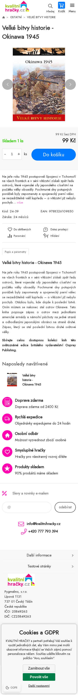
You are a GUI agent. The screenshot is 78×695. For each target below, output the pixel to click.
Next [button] (70, 84)
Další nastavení (39, 685)
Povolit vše (39, 677)
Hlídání (54, 236)
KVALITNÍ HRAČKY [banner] (17, 7)
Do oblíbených (22, 229)
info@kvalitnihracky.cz (43, 523)
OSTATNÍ (16, 17)
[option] (39, 84)
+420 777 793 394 (43, 531)
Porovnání (19, 236)
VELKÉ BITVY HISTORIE (41, 17)
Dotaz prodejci (59, 229)
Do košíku (53, 154)
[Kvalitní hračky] (3, 17)
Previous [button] (7, 84)
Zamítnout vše (39, 668)
